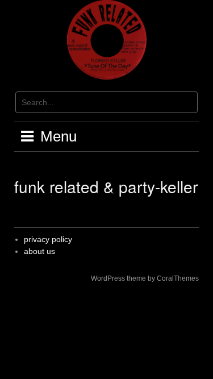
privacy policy (48, 239)
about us (39, 251)
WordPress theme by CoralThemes (145, 278)
